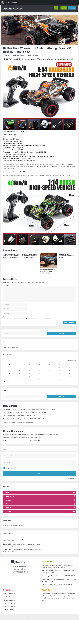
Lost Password (71, 478)
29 (49, 379)
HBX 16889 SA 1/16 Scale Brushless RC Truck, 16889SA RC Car (47, 271)
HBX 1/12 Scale (8, 597)
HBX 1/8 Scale (7, 609)
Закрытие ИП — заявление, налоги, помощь (17, 544)
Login (64, 8)
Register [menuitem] (15, 2)
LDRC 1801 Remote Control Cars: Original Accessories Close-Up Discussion (24, 412)
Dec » (6, 382)
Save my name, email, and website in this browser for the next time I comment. (27, 319)
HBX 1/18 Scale (8, 606)
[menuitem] (2, 2)
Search (5, 390)
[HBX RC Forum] (13, 10)
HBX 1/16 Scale (8, 603)
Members (6, 342)
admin (7, 55)
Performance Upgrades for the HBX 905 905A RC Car (18, 422)
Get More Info (7, 441)
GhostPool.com (39, 617)
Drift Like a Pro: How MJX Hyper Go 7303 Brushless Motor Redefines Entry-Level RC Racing (29, 409)
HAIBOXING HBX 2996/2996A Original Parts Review (66, 255)
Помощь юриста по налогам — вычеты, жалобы (18, 549)
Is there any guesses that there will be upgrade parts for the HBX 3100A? (29, 255)
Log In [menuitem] (8, 2)
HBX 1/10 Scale (8, 593)
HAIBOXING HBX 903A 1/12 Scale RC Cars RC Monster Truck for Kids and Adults (11, 255)
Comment (6, 285)
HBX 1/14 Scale (33, 55)
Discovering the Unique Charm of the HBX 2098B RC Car (19, 416)
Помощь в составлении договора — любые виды (18, 539)
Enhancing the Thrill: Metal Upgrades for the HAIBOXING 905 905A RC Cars (24, 419)
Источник (6, 437)
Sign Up (72, 8)
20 (29, 376)
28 (39, 379)
